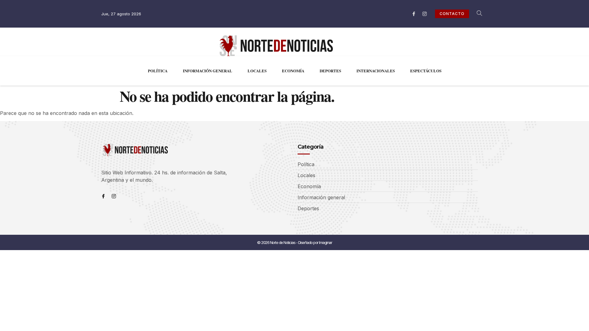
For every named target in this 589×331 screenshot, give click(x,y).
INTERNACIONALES (375, 71)
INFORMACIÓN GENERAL (207, 71)
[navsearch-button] (476, 14)
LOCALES (257, 71)
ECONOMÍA (293, 71)
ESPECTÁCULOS (425, 71)
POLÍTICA (157, 71)
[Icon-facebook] (414, 14)
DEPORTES (330, 71)
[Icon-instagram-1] (424, 14)
